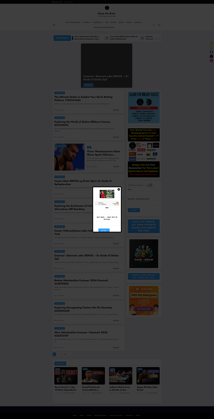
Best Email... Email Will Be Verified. (107, 218)
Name (107, 207)
